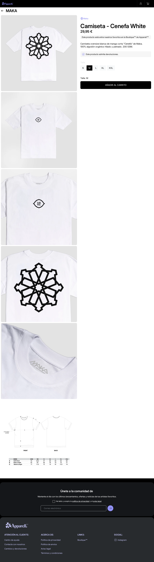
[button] (148, 3)
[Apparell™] (7, 3)
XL (102, 68)
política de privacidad (80, 501)
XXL (111, 68)
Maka (11, 11)
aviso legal (97, 501)
